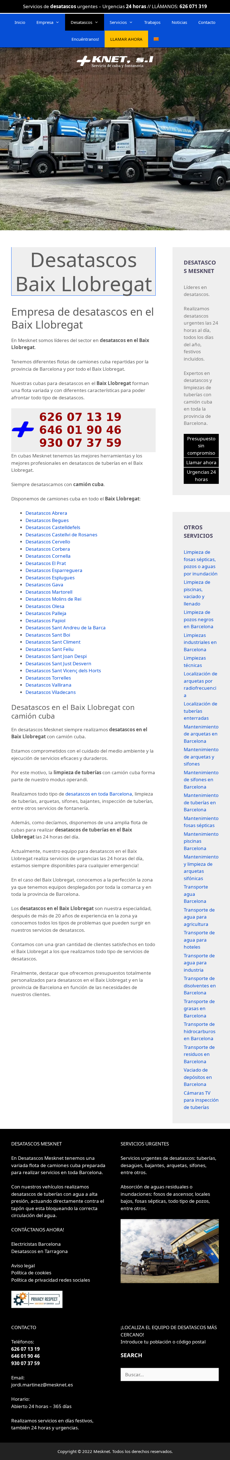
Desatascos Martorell (49, 592)
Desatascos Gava (44, 584)
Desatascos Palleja (46, 613)
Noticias (179, 22)
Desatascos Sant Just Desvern (58, 663)
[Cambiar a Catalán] (156, 39)
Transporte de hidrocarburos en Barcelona (199, 1031)
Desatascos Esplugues (50, 577)
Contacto (206, 22)
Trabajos (152, 22)
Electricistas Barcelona (36, 1244)
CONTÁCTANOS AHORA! (37, 1229)
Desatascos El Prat (46, 563)
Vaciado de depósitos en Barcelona (198, 1077)
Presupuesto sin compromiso (201, 445)
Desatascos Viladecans (51, 692)
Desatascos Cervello (48, 541)
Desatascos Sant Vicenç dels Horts (63, 670)
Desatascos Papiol (45, 620)
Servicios (118, 22)
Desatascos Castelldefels (53, 527)
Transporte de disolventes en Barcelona (200, 985)
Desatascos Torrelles (48, 678)
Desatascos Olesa (45, 606)
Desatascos (81, 22)
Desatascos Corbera (48, 549)
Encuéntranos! (85, 39)
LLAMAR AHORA (126, 39)
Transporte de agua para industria (199, 962)
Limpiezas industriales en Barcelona (200, 642)
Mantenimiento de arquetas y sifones (201, 756)
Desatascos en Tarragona (39, 1251)
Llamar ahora (201, 462)
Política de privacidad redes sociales (50, 1280)
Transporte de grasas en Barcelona (199, 1008)
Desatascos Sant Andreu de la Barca (66, 627)
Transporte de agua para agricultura (199, 916)
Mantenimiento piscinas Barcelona (201, 841)
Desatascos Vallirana (49, 685)
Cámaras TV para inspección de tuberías (201, 1100)
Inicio (20, 22)
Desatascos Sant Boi (48, 635)
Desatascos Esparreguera (54, 570)
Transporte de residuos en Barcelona (199, 1054)
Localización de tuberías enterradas (200, 710)
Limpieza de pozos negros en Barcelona (198, 619)
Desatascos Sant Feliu (50, 649)
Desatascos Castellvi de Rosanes (61, 534)
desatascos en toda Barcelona (98, 794)
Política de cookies (31, 1272)
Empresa (44, 22)
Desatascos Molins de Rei (53, 599)
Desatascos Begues (47, 520)
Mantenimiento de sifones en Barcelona (201, 779)
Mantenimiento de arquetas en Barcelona (201, 733)
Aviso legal (23, 1265)
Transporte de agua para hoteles (199, 939)
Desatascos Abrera (46, 513)
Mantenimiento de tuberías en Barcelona (201, 802)
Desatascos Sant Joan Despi (56, 656)
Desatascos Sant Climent (53, 642)
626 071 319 (193, 6)
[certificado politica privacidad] (37, 1306)
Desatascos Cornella (48, 556)
